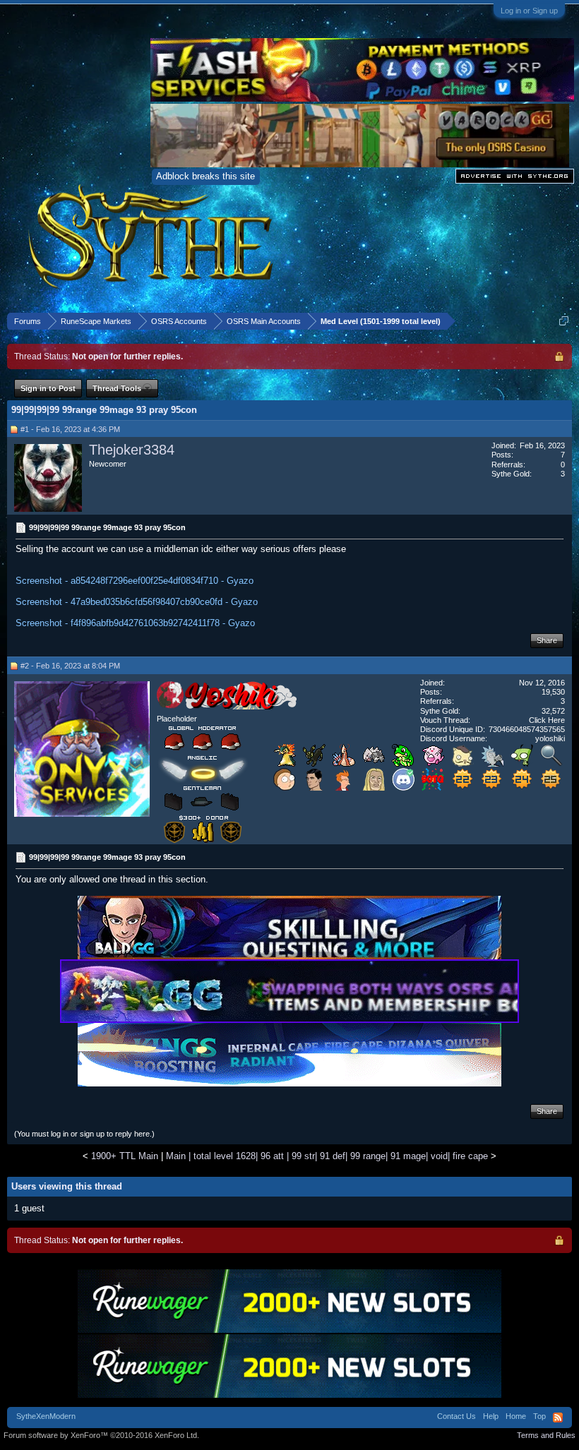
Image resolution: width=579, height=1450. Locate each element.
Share (547, 640)
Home (516, 1416)
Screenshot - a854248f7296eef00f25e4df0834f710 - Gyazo (134, 580)
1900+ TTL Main (124, 1156)
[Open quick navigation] (563, 320)
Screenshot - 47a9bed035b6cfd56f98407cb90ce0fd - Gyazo (137, 602)
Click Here (547, 720)
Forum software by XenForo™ (101, 1435)
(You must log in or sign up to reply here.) (84, 1134)
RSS (558, 1417)
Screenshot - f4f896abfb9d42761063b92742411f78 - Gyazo (135, 623)
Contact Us (456, 1416)
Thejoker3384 (131, 449)
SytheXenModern (46, 1416)
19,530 (553, 692)
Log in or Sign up (529, 10)
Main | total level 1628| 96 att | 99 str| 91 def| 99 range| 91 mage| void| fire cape (327, 1156)
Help (491, 1416)
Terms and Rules (546, 1435)
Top (539, 1416)
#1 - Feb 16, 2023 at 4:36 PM (70, 429)
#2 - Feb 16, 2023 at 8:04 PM (70, 665)
